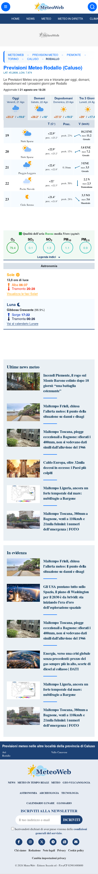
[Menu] (5, 6)
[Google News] (64, 841)
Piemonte (74, 55)
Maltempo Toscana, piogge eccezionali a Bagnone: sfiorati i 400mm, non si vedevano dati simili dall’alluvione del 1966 (66, 439)
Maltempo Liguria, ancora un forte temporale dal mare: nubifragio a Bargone (65, 493)
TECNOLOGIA (70, 793)
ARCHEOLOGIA (49, 793)
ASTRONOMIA (28, 793)
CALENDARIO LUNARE (40, 803)
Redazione (34, 850)
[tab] (15, 107)
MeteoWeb (16, 55)
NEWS (11, 782)
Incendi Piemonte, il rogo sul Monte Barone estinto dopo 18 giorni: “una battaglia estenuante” (66, 383)
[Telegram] (53, 841)
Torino (13, 59)
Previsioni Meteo (45, 55)
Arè (4, 752)
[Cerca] (92, 6)
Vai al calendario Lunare (22, 323)
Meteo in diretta (70, 18)
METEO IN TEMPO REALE (33, 782)
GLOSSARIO (64, 803)
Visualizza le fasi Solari (22, 293)
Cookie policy (76, 850)
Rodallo (6, 755)
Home (15, 18)
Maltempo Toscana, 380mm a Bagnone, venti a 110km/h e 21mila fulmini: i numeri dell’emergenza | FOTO (65, 521)
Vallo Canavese (59, 752)
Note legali (49, 850)
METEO (55, 782)
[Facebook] (18, 841)
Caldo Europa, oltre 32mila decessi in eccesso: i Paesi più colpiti (64, 467)
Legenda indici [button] (47, 257)
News (30, 18)
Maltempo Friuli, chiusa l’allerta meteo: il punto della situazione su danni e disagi (64, 411)
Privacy (61, 850)
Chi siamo (20, 850)
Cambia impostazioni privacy (49, 858)
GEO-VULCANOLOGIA (76, 782)
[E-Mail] (75, 841)
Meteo (46, 18)
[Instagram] (30, 841)
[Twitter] (41, 841)
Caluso (33, 59)
